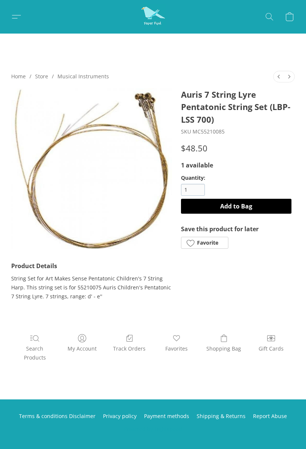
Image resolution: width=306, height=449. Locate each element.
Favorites (176, 348)
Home (18, 76)
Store (41, 76)
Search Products (35, 353)
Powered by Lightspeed (153, 429)
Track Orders (129, 348)
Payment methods (166, 416)
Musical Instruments (83, 76)
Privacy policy (120, 416)
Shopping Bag (223, 348)
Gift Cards (271, 348)
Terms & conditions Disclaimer (57, 416)
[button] (153, 17)
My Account (82, 348)
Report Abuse (270, 416)
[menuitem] (279, 76)
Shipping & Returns (221, 416)
